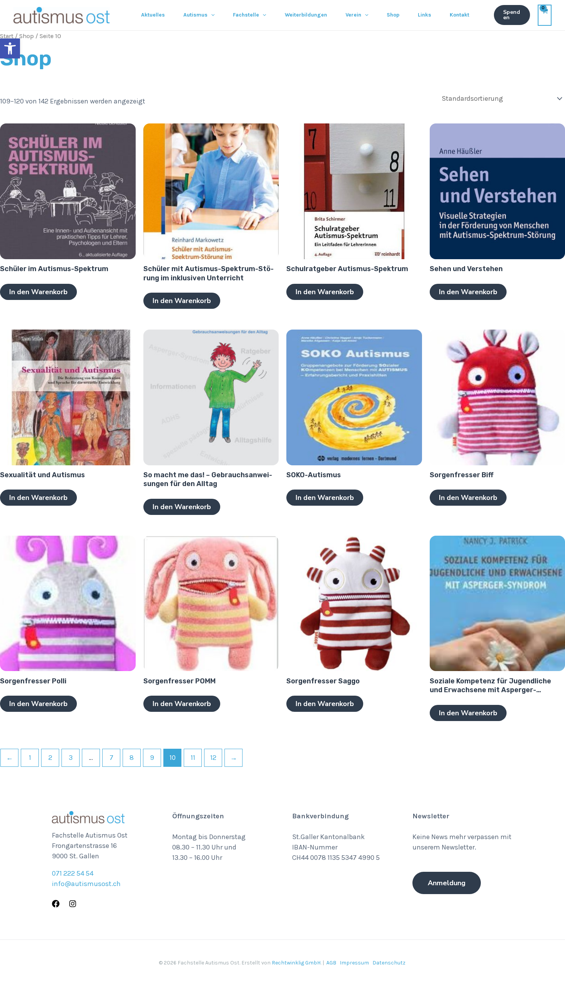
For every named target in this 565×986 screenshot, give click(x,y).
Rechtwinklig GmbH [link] (296, 962)
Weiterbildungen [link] (306, 15)
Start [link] (6, 36)
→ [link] (233, 757)
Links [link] (424, 15)
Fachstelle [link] (246, 15)
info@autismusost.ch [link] (86, 883)
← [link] (9, 757)
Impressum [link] (354, 962)
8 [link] (132, 757)
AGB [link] (331, 962)
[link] (10, 48)
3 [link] (71, 757)
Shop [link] (393, 15)
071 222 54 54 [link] (72, 873)
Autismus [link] (195, 15)
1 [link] (30, 757)
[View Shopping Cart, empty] (545, 15)
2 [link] (50, 757)
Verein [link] (353, 15)
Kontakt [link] (459, 15)
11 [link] (193, 757)
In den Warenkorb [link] (38, 291)
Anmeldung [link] (446, 883)
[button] (211, 15)
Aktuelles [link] (153, 15)
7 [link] (111, 757)
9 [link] (152, 757)
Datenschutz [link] (389, 962)
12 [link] (213, 757)
